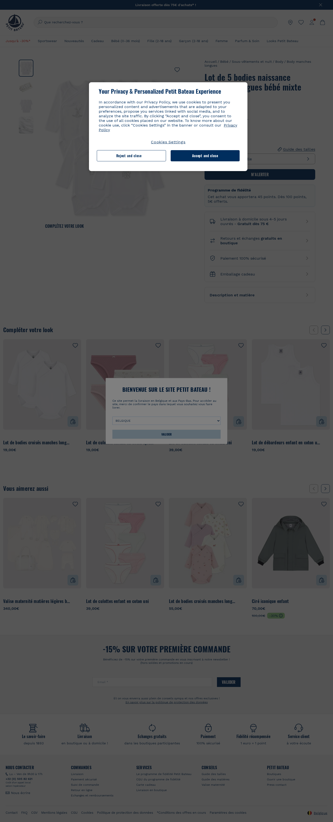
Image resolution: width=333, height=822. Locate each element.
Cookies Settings (168, 142)
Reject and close (129, 155)
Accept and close (205, 155)
